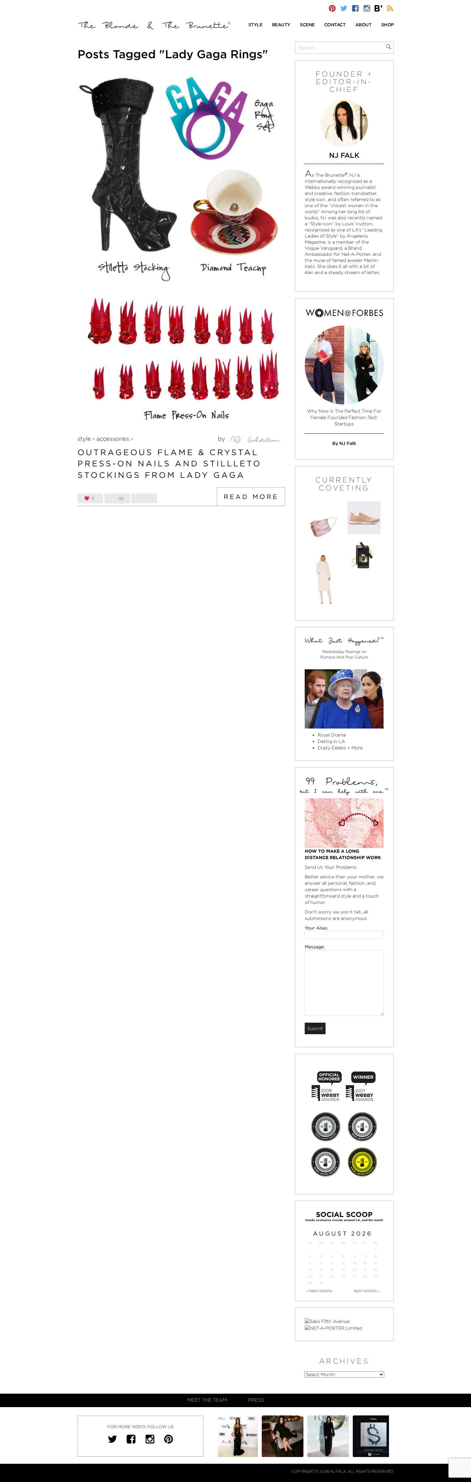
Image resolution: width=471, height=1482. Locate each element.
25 (332, 1276)
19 (343, 1270)
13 (354, 1263)
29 (375, 1276)
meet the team (207, 1400)
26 (343, 1276)
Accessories (112, 438)
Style (84, 438)
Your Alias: (316, 927)
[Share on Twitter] (144, 498)
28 (365, 1276)
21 (365, 1270)
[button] (255, 25)
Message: (315, 946)
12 (343, 1263)
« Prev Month (319, 1291)
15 (375, 1263)
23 (310, 1276)
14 (365, 1263)
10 (321, 1263)
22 (375, 1270)
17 (321, 1270)
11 (332, 1263)
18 (332, 1270)
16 (309, 1270)
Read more (251, 497)
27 (355, 1276)
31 (321, 1283)
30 (310, 1283)
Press (256, 1400)
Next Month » (366, 1291)
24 (321, 1276)
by (222, 438)
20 (354, 1270)
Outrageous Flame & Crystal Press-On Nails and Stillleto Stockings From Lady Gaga (169, 463)
